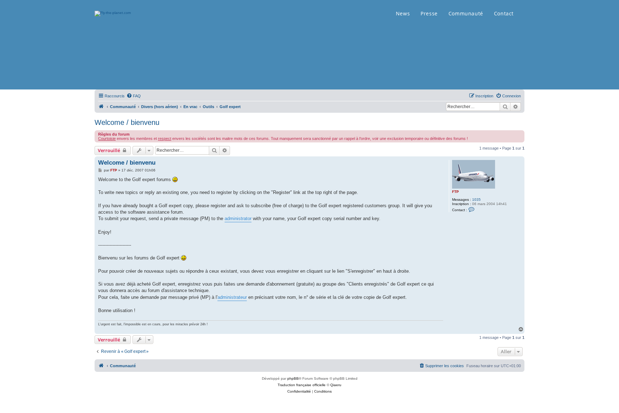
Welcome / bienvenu (127, 122)
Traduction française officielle (302, 385)
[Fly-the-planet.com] (101, 106)
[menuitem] (133, 96)
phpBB (293, 378)
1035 (476, 199)
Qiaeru (335, 385)
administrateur (232, 297)
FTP (455, 192)
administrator (238, 218)
